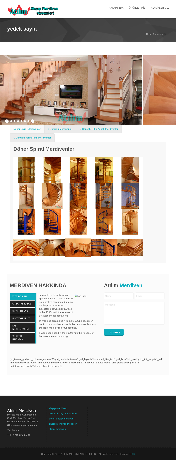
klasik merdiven (57, 429)
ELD (132, 454)
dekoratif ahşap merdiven (63, 413)
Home (149, 34)
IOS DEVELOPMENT (20, 327)
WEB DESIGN (19, 296)
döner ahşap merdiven (61, 418)
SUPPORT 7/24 (20, 311)
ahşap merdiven (58, 408)
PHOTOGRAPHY (21, 318)
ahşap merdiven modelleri (63, 423)
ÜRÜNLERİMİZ (137, 7)
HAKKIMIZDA (116, 7)
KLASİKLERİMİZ (160, 7)
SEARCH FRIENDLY (17, 338)
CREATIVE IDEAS (21, 303)
